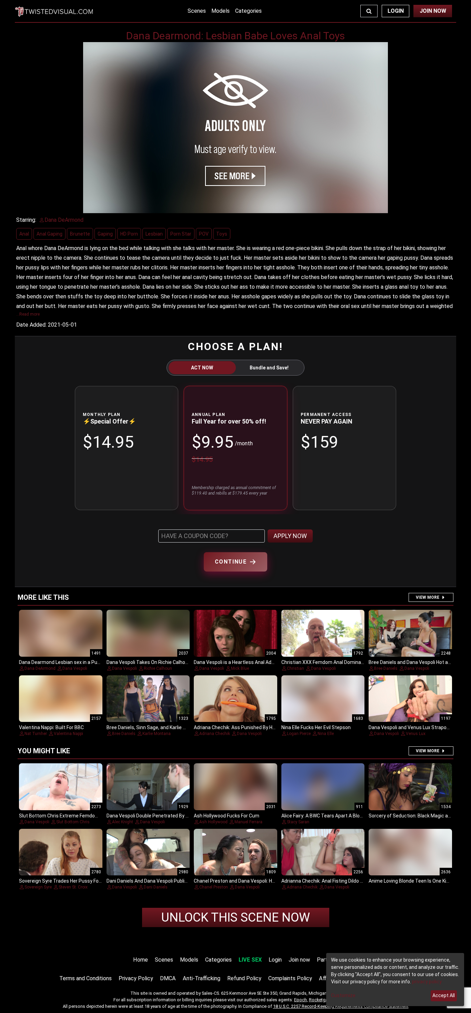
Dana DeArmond (40, 668)
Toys (221, 234)
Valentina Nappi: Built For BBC (51, 727)
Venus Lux (415, 733)
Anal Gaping (49, 234)
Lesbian (154, 234)
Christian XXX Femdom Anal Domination (325, 662)
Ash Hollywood (213, 822)
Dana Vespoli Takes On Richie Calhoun (149, 662)
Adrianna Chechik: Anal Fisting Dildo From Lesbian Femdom (345, 881)
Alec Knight (122, 822)
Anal (24, 234)
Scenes (197, 11)
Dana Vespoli (74, 668)
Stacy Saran (298, 822)
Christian (295, 668)
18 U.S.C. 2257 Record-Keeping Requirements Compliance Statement (341, 1006)
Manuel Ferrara (248, 822)
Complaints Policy (290, 978)
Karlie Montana (156, 733)
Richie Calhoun (158, 668)
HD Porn (129, 234)
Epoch (300, 999)
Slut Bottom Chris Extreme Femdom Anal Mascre (73, 815)
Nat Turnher (35, 733)
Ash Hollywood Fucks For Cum (226, 815)
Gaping (105, 234)
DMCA (168, 978)
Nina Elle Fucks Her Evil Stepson (316, 727)
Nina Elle (326, 733)
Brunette (80, 234)
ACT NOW (202, 367)
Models (220, 11)
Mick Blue (240, 668)
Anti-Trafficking (201, 978)
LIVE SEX (250, 959)
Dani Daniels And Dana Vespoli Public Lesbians (157, 881)
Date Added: (31, 324)
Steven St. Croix (73, 887)
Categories (248, 11)
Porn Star (180, 234)
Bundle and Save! (269, 367)
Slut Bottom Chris (73, 822)
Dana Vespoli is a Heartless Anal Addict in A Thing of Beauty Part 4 (267, 662)
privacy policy (427, 981)
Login (396, 11)
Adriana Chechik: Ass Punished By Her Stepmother (249, 727)
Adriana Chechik (214, 733)
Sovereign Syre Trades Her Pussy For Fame (66, 881)
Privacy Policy (136, 978)
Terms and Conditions (85, 978)
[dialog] (395, 979)
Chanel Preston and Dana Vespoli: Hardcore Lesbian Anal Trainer (264, 881)
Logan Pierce (299, 733)
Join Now (433, 11)
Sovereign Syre (38, 887)
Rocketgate (320, 999)
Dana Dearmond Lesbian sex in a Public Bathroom (73, 662)
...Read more (28, 314)
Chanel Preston (213, 887)
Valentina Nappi (68, 733)
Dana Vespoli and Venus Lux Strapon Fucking (418, 727)
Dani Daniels (156, 887)
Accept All (443, 995)
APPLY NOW (290, 535)
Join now (299, 959)
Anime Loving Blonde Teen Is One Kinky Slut (416, 881)
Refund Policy (244, 978)
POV (204, 234)
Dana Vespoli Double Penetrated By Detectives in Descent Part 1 (178, 815)
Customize (343, 995)
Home (140, 959)
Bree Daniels (386, 668)
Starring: (26, 220)
